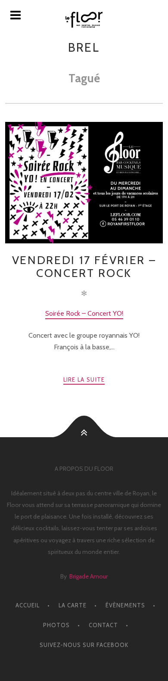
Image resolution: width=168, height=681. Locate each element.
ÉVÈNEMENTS (125, 605)
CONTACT (103, 625)
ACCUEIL (28, 605)
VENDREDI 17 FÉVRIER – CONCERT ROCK (84, 266)
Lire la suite (84, 379)
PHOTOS (56, 625)
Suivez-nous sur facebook (84, 644)
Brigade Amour (88, 576)
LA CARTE (73, 605)
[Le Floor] (84, 19)
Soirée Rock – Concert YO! (84, 313)
